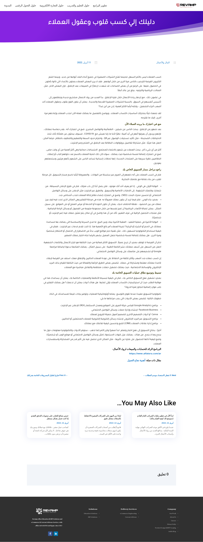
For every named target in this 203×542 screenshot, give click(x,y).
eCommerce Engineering (128, 513)
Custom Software (131, 517)
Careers (173, 520)
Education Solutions (90, 513)
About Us (173, 517)
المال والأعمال (163, 62)
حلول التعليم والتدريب (78, 6)
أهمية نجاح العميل (136, 361)
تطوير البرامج (100, 6)
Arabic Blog (172, 531)
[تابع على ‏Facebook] (50, 534)
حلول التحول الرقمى (25, 6)
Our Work (172, 513)
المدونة (7, 6)
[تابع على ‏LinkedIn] (56, 534)
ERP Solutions (92, 517)
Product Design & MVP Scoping (165, 528)
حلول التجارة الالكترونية (52, 6)
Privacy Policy (171, 524)
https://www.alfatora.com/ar (145, 354)
